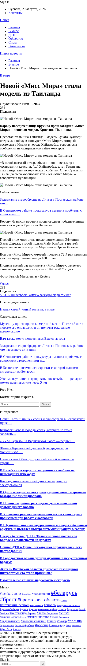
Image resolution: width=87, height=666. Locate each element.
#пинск (51, 621)
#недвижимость (10, 621)
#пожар (62, 621)
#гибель (50, 605)
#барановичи (41, 593)
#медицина (52, 613)
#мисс (4, 283)
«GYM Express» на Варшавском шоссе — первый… (37, 441)
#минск (64, 613)
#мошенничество (38, 616)
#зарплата (59, 609)
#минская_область (9, 616)
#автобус (26, 594)
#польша (75, 621)
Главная (14, 27)
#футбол (6, 629)
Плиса (4, 20)
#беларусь (64, 592)
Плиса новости (11, 53)
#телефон (76, 625)
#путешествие (7, 625)
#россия (41, 625)
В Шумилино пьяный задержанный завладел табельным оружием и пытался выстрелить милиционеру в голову (43, 527)
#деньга (24, 609)
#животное (45, 609)
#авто (16, 593)
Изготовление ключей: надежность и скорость (35, 580)
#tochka (5, 593)
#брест (8, 599)
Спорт (13, 42)
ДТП (11, 35)
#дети (33, 609)
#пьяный (19, 625)
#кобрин (4, 613)
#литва (41, 613)
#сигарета (54, 625)
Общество (15, 38)
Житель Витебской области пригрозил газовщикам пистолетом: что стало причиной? (39, 571)
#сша (68, 625)
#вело (64, 600)
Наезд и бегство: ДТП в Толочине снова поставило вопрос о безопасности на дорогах (38, 538)
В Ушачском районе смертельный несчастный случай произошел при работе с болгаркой (41, 516)
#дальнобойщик (9, 609)
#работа (29, 625)
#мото (23, 617)
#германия (36, 605)
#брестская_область (39, 599)
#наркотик (64, 617)
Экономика (16, 46)
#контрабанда (18, 613)
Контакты (15, 13)
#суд (62, 625)
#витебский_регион (14, 605)
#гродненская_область (68, 605)
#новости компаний (33, 621)
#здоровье (72, 609)
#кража (31, 613)
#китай (82, 609)
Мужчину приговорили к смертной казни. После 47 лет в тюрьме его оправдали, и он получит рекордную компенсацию (41, 327)
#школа (16, 629)
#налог (54, 616)
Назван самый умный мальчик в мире (27, 309)
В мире (13, 31)
